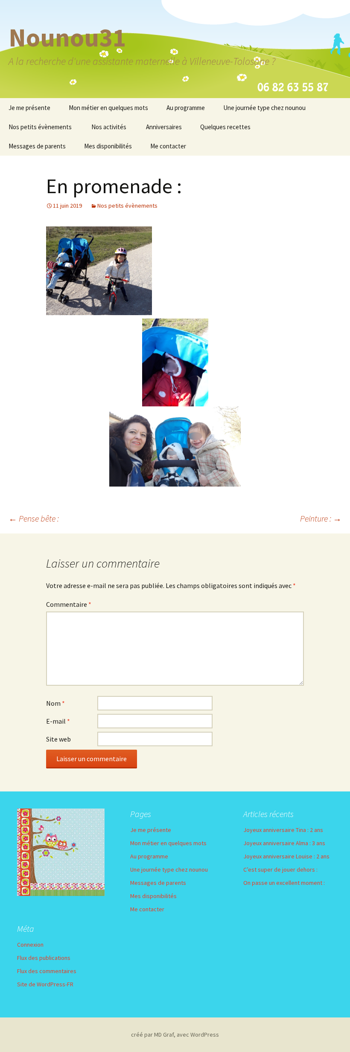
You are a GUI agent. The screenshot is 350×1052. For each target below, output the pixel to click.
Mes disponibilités (108, 146)
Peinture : (320, 518)
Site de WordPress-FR (45, 984)
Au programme (185, 108)
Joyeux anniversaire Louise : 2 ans (286, 856)
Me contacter (168, 146)
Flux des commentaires (46, 971)
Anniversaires (164, 127)
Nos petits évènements (40, 127)
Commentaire (68, 604)
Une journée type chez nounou (264, 108)
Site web (58, 739)
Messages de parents (37, 146)
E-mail (58, 721)
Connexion (30, 944)
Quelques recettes (225, 127)
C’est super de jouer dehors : (280, 869)
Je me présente (29, 108)
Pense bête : (34, 518)
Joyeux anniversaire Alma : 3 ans (284, 843)
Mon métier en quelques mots (108, 108)
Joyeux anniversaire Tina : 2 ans (283, 830)
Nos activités (109, 127)
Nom (55, 703)
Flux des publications (43, 958)
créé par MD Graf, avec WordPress (175, 1034)
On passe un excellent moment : (284, 883)
